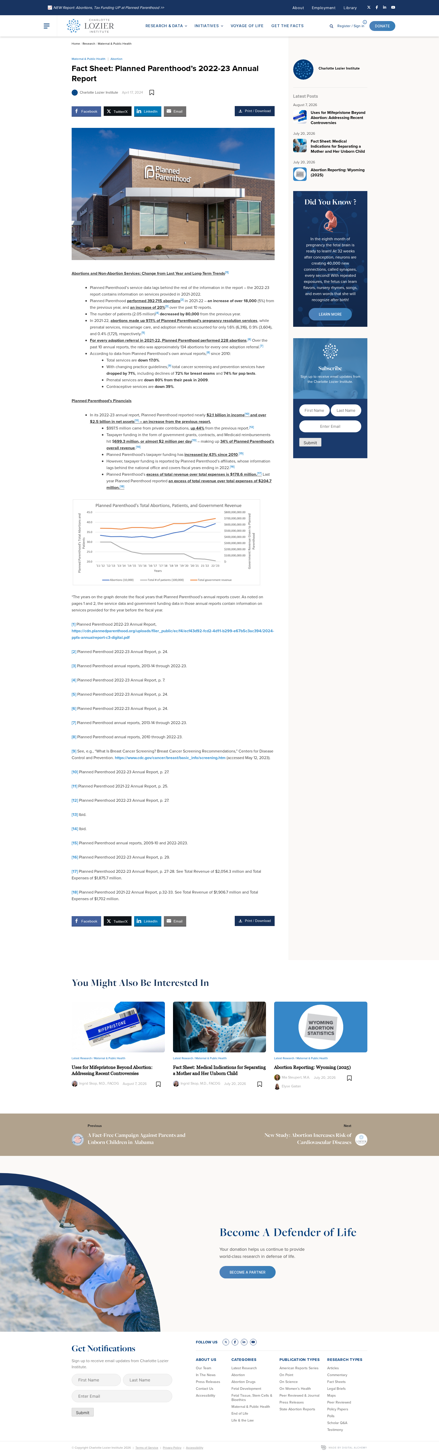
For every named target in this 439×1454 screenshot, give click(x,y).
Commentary (337, 1375)
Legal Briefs (336, 1388)
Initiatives (207, 25)
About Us (206, 1359)
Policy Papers (337, 1409)
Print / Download (258, 111)
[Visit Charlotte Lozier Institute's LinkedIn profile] (384, 8)
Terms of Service (146, 1447)
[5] (74, 694)
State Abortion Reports (297, 1409)
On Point (286, 1375)
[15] (75, 843)
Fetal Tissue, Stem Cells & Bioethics (251, 1397)
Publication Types (299, 1359)
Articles (333, 1368)
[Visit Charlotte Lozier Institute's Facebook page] (377, 8)
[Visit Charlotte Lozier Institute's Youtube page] (393, 8)
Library (350, 7)
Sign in (350, 26)
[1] (73, 624)
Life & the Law (242, 1420)
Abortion (116, 59)
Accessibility (205, 1395)
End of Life (239, 1413)
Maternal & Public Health (115, 43)
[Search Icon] (331, 26)
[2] (74, 652)
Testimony (335, 1429)
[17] (75, 871)
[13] (75, 814)
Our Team (203, 1368)
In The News (206, 1375)
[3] (74, 666)
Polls (331, 1416)
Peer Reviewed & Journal (299, 1395)
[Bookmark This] (151, 92)
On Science (288, 1381)
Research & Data (164, 25)
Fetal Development (246, 1388)
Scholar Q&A (337, 1423)
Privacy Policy (172, 1447)
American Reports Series (299, 1368)
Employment (324, 7)
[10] (75, 772)
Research (89, 43)
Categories (244, 1359)
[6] (74, 708)
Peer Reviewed (339, 1402)
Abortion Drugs (243, 1381)
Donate (382, 26)
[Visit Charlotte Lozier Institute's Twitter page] (369, 8)
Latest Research (244, 1368)
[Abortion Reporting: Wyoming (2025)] (320, 1026)
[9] (74, 751)
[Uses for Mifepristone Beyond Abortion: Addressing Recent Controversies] (118, 1026)
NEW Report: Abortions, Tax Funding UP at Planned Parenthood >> (106, 7)
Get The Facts (287, 25)
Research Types (345, 1359)
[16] (75, 857)
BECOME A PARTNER (247, 1272)
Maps (331, 1395)
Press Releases (208, 1381)
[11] (74, 786)
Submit (310, 442)
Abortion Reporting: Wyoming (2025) (312, 1067)
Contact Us (204, 1388)
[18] (75, 892)
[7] (74, 723)
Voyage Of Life (247, 25)
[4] (74, 680)
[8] (74, 737)
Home (76, 43)
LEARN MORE (330, 314)
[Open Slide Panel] (50, 26)
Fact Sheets (336, 1381)
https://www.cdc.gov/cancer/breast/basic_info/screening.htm (170, 758)
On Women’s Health (295, 1388)
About (298, 7)
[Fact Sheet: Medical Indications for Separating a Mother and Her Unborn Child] (219, 1026)
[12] (75, 800)
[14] (75, 829)
